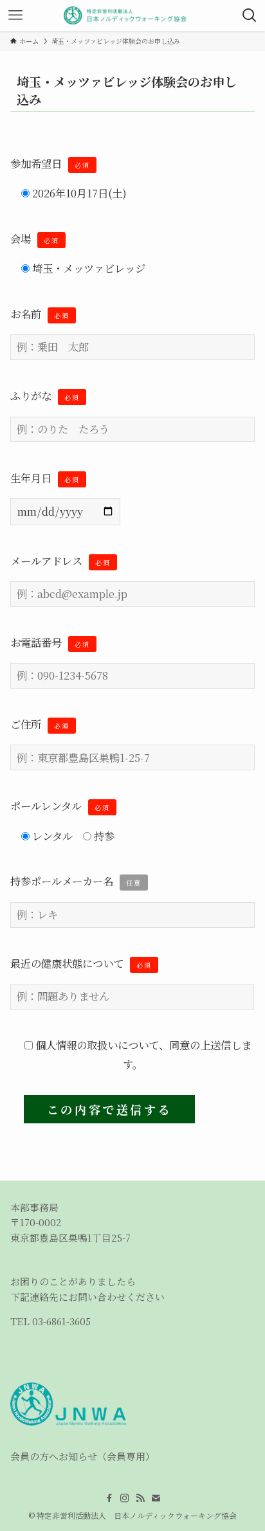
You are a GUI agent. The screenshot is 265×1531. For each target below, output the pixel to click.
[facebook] (109, 1498)
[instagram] (125, 1498)
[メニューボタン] (15, 15)
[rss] (140, 1498)
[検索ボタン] (249, 15)
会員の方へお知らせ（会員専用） (82, 1456)
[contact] (155, 1498)
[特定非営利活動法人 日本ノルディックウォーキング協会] (133, 15)
